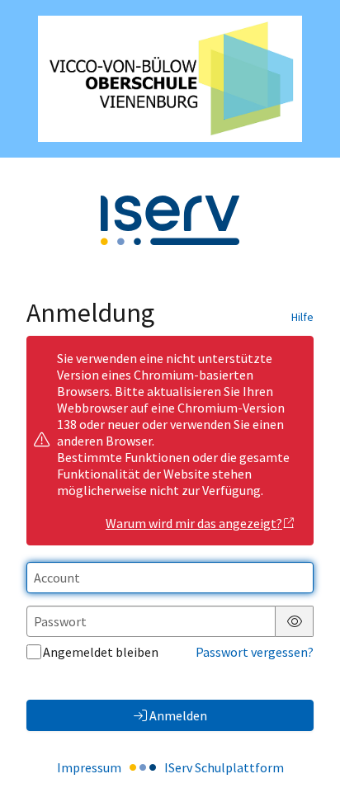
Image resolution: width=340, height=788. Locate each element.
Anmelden (178, 715)
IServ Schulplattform (224, 767)
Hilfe (302, 316)
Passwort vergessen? (255, 652)
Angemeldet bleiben (100, 652)
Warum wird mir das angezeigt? (194, 523)
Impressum (89, 767)
